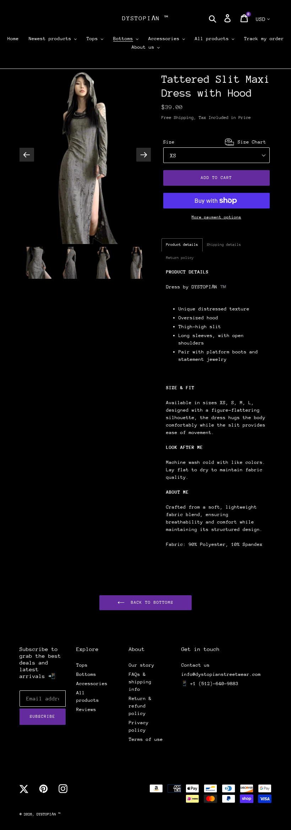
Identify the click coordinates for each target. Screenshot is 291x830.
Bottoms (86, 674)
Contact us (195, 665)
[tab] (182, 244)
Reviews (86, 709)
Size (214, 142)
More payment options (216, 217)
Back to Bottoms (150, 602)
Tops (82, 665)
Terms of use (146, 739)
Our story (141, 665)
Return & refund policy (140, 706)
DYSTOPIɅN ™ (145, 18)
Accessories (92, 683)
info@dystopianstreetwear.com (221, 674)
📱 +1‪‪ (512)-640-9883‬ (209, 683)
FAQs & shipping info (140, 682)
